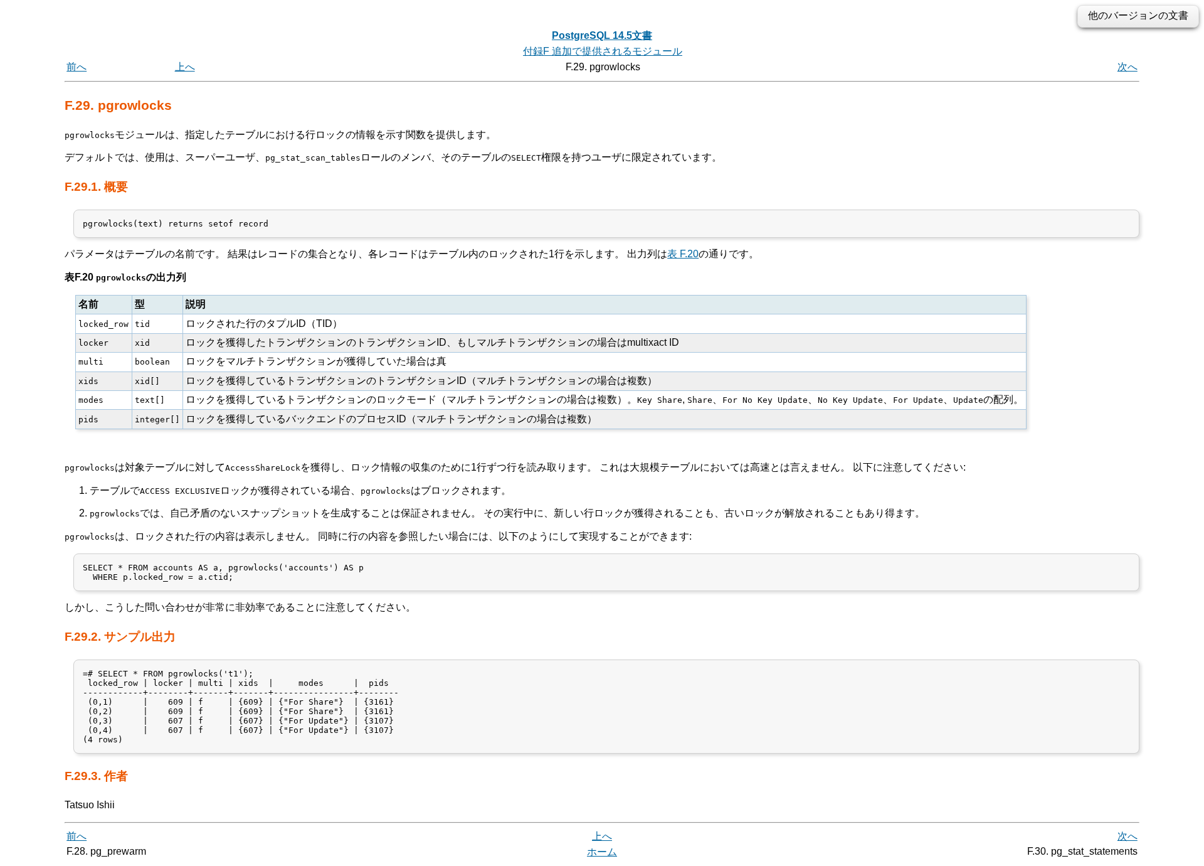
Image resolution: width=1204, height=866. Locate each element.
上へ (185, 66)
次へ (1127, 66)
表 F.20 (683, 254)
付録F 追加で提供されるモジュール (602, 51)
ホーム (602, 852)
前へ (76, 66)
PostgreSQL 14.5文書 (602, 35)
